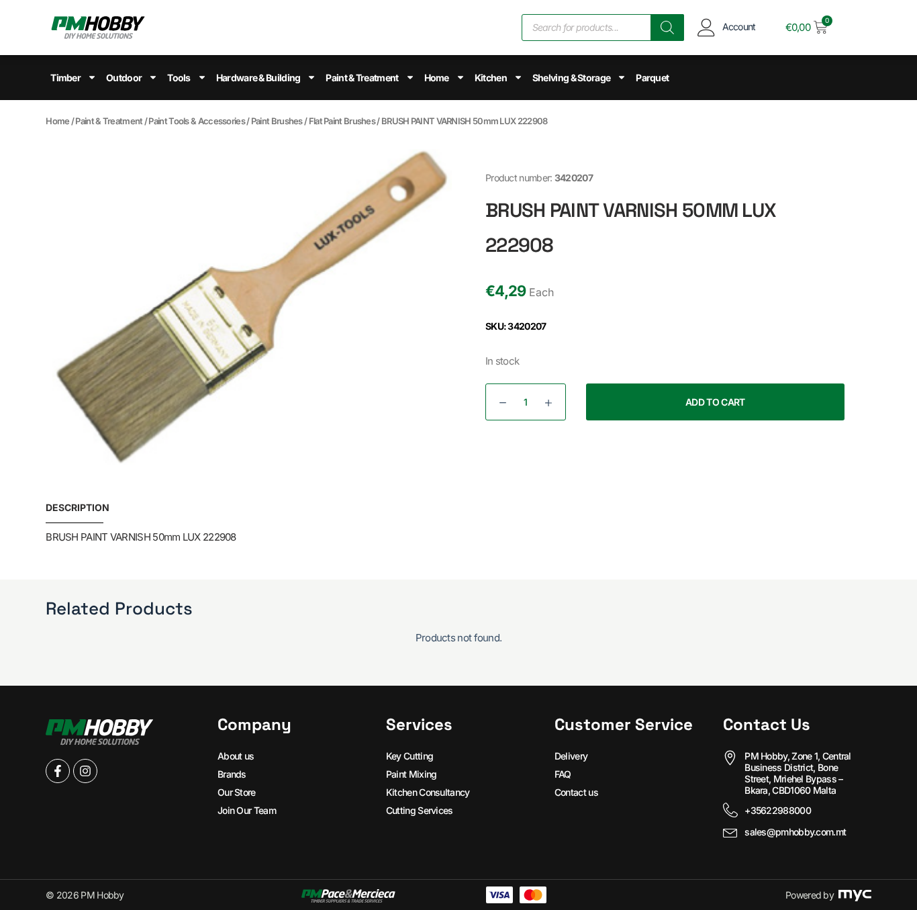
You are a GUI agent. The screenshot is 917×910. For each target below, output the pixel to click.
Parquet (652, 77)
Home (436, 77)
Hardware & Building (258, 77)
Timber (65, 77)
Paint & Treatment (362, 77)
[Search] (667, 27)
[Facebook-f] (58, 771)
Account (739, 26)
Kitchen (491, 77)
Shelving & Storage (571, 77)
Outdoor (124, 77)
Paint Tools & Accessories (196, 121)
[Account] (706, 27)
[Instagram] (85, 771)
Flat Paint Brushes (342, 121)
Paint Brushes (277, 121)
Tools (179, 77)
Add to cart (714, 402)
